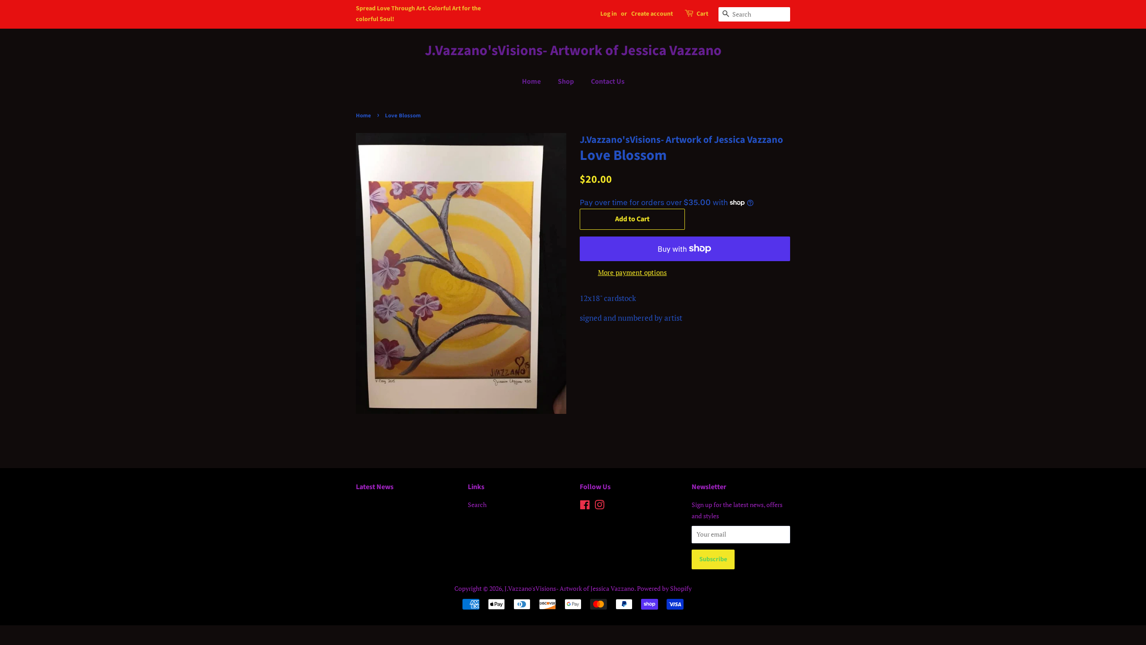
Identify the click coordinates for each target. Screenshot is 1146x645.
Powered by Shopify (664, 588)
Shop (566, 81)
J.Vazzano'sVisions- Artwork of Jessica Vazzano (573, 50)
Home (531, 81)
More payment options (632, 272)
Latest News (374, 487)
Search (477, 504)
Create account (652, 13)
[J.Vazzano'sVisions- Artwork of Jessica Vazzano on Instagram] (599, 506)
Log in (608, 13)
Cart (702, 13)
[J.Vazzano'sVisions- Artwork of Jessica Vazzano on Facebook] (585, 506)
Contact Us (607, 81)
